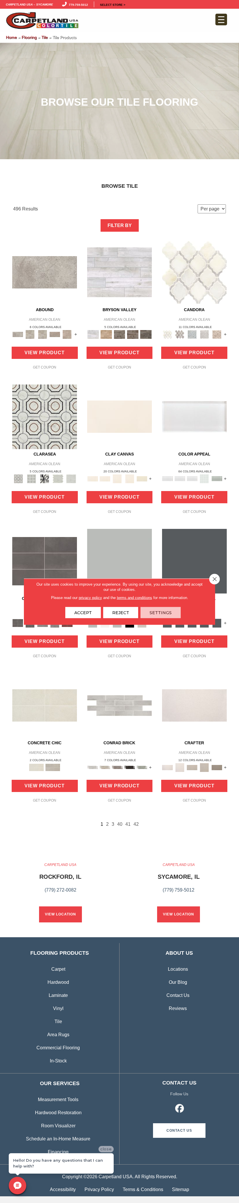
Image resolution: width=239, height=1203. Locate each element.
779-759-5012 (77, 4)
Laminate (58, 995)
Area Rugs (58, 1034)
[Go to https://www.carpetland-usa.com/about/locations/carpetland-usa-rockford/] (60, 880)
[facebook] (179, 1109)
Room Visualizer (58, 1125)
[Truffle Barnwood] (146, 334)
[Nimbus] (44, 272)
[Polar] (119, 705)
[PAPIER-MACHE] (194, 705)
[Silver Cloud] (217, 478)
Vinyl (58, 1008)
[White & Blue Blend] (192, 334)
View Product (44, 352)
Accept (83, 612)
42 (136, 824)
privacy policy (90, 597)
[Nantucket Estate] (119, 334)
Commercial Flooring (58, 1047)
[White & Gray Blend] (204, 334)
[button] (179, 1130)
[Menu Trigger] (221, 19)
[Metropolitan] (44, 416)
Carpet (58, 969)
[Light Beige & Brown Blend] (217, 334)
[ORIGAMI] (217, 767)
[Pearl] (194, 416)
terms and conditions (134, 597)
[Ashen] (55, 334)
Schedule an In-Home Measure (58, 1138)
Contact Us (177, 995)
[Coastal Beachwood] (119, 272)
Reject (120, 612)
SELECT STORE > (112, 4)
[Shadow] (194, 561)
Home (11, 37)
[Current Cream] (44, 705)
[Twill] (192, 767)
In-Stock (58, 1060)
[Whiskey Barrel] (106, 334)
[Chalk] (119, 416)
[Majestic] (58, 478)
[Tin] (117, 767)
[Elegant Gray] (52, 767)
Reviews (178, 1008)
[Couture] (44, 478)
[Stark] (129, 767)
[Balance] (119, 561)
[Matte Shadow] (44, 561)
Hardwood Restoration (58, 1112)
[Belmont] (31, 478)
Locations (178, 969)
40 (119, 824)
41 (128, 824)
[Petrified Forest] (132, 334)
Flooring (29, 37)
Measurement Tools (58, 1099)
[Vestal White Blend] (194, 272)
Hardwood (58, 982)
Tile (44, 37)
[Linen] (105, 767)
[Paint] (142, 478)
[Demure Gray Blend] (180, 334)
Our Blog (178, 982)
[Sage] (142, 767)
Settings (161, 612)
